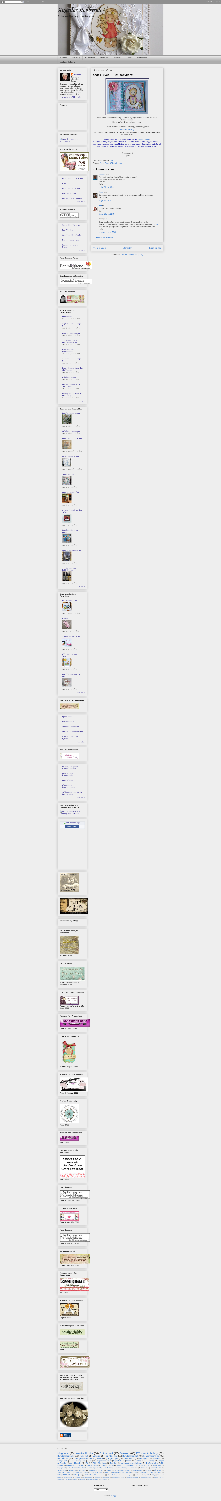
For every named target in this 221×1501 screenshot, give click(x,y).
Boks (103, 1465)
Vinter (75, 1479)
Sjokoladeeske (156, 1468)
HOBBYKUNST (67, 317)
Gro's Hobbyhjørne (71, 225)
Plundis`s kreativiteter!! (70, 786)
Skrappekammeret (63, 1475)
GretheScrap (68, 722)
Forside (63, 58)
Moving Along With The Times (71, 385)
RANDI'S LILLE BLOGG (72, 438)
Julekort (124, 1453)
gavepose (72, 1470)
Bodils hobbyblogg (71, 413)
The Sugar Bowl (144, 1465)
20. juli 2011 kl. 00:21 (106, 201)
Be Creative (93, 1470)
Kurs (135, 1472)
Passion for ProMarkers (68, 351)
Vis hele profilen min (70, 97)
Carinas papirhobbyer (72, 198)
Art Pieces (82, 1470)
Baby (153, 1475)
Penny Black (137, 1470)
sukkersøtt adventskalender (131, 1463)
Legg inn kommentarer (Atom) (132, 255)
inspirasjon (104, 1479)
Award (100, 1458)
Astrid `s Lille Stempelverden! (70, 767)
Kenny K (144, 1468)
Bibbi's (65, 183)
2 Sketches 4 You (99, 1475)
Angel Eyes (104, 163)
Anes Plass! (68, 780)
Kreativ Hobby (143, 139)
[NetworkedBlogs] (72, 823)
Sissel (101, 192)
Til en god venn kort (82, 1458)
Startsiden (127, 248)
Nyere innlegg (99, 248)
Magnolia (63, 1453)
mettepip (102, 174)
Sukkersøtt (106, 1453)
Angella (77, 74)
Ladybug (138, 1461)
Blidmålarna (157, 1465)
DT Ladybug (149, 1461)
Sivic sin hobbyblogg (69, 569)
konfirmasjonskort (151, 1456)
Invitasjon (77, 1477)
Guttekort (156, 1458)
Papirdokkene (111, 1456)
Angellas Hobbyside (80, 10)
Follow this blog (72, 826)
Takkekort (88, 1475)
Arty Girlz (146, 1475)
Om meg (76, 58)
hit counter (65, 141)
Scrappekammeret (102, 1461)
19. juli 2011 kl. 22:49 (106, 187)
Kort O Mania (126, 1472)
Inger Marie (68, 474)
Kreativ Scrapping (71, 333)
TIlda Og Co (77, 1475)
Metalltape (106, 1477)
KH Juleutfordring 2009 (77, 1468)
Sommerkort (128, 1458)
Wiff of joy (82, 1479)
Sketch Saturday (121, 1468)
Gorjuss (111, 1465)
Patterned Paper (70, 600)
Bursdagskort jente (66, 1456)
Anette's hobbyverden (72, 732)
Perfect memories (70, 240)
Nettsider (104, 58)
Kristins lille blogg (72, 178)
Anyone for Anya (96, 1472)
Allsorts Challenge (112, 1475)
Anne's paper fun (70, 492)
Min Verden (67, 230)
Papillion (143, 1472)
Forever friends (68, 1477)
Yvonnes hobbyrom (70, 727)
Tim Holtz (113, 1463)
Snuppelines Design (132, 1477)
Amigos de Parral (67, 62)
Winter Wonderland (92, 1479)
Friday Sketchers (99, 1463)
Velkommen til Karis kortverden (72, 793)
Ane (100, 205)
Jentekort (84, 1456)
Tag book (68, 1479)
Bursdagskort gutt (130, 1456)
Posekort (148, 1470)
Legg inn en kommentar (104, 237)
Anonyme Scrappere (127, 1475)
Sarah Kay (108, 1468)
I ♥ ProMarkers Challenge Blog (69, 341)
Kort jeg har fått (95, 1468)
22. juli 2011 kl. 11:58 (106, 214)
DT (91, 1461)
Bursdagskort (144, 1458)
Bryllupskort (61, 1468)
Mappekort (98, 1477)
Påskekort (157, 1470)
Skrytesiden (142, 58)
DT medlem (90, 58)
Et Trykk (80, 1465)
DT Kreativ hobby (116, 163)
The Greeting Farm (78, 1461)
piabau (65, 618)
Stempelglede (62, 1461)
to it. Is (155, 224)
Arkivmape (138, 1475)
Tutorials (117, 58)
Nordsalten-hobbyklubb (122, 1470)
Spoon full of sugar (64, 1472)
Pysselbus (66, 717)
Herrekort (115, 1472)
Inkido (128, 1461)
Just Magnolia (75, 1463)
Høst (101, 1470)
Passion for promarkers (125, 1465)
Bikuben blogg (69, 377)
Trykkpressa (61, 1470)
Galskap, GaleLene (71, 431)
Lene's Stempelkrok (71, 550)
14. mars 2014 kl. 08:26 (107, 232)
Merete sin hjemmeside (67, 774)
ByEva (107, 1472)
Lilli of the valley (151, 1463)
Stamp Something (146, 1477)
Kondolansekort (87, 1477)
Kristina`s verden (71, 188)
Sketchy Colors (92, 1465)
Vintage (96, 1456)
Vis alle (81, 202)
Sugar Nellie (117, 1461)
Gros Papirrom (69, 193)
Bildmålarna (62, 1458)
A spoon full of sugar (80, 1472)
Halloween (134, 1468)
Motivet (108, 1470)
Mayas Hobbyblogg (70, 456)
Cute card (70, 1465)
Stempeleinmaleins (71, 636)
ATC (86, 1463)
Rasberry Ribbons (154, 1472)
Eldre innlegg (155, 248)
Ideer (129, 58)
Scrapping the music (118, 1477)
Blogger (114, 1496)
